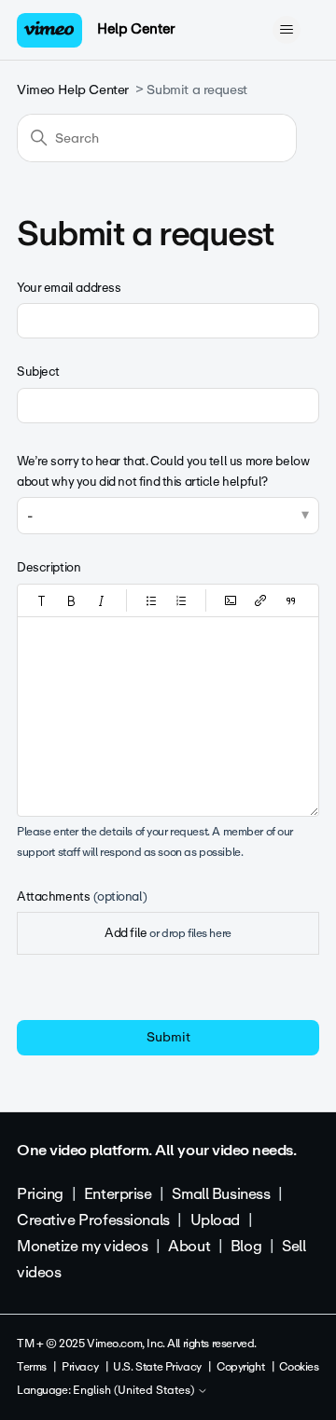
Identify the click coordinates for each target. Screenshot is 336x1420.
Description (48, 567)
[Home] (49, 30)
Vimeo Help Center (73, 90)
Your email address (68, 287)
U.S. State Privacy (157, 1367)
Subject (38, 371)
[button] (42, 600)
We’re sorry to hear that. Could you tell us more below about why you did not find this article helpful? (163, 471)
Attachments (82, 896)
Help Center (136, 29)
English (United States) (135, 1391)
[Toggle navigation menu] (286, 30)
